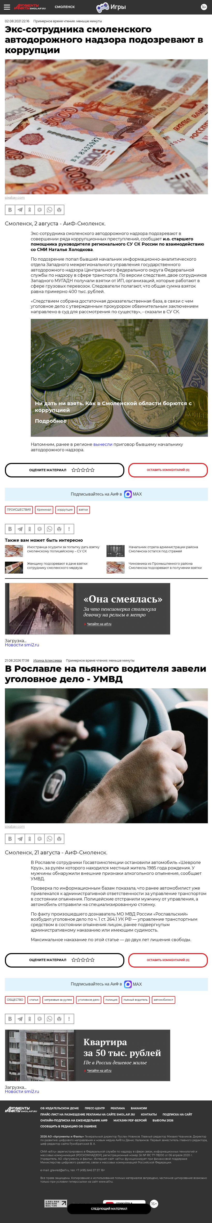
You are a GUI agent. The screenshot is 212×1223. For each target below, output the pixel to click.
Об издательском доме (59, 1108)
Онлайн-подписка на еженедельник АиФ (74, 1120)
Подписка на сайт (177, 1114)
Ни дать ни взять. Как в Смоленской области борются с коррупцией (113, 406)
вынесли (102, 444)
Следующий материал (109, 1209)
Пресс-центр (95, 1108)
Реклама (118, 1108)
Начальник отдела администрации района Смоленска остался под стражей (163, 549)
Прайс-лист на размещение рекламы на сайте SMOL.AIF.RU (87, 1114)
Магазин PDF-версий (130, 1120)
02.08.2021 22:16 (17, 21)
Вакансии (139, 1108)
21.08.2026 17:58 (17, 660)
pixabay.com (15, 197)
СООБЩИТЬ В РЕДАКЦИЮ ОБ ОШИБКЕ (68, 1126)
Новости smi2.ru (22, 644)
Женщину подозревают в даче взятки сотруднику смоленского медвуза (57, 566)
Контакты (149, 1114)
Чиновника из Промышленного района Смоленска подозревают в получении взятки (165, 566)
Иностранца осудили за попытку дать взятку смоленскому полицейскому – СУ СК (63, 549)
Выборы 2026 (163, 1120)
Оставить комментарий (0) (168, 470)
